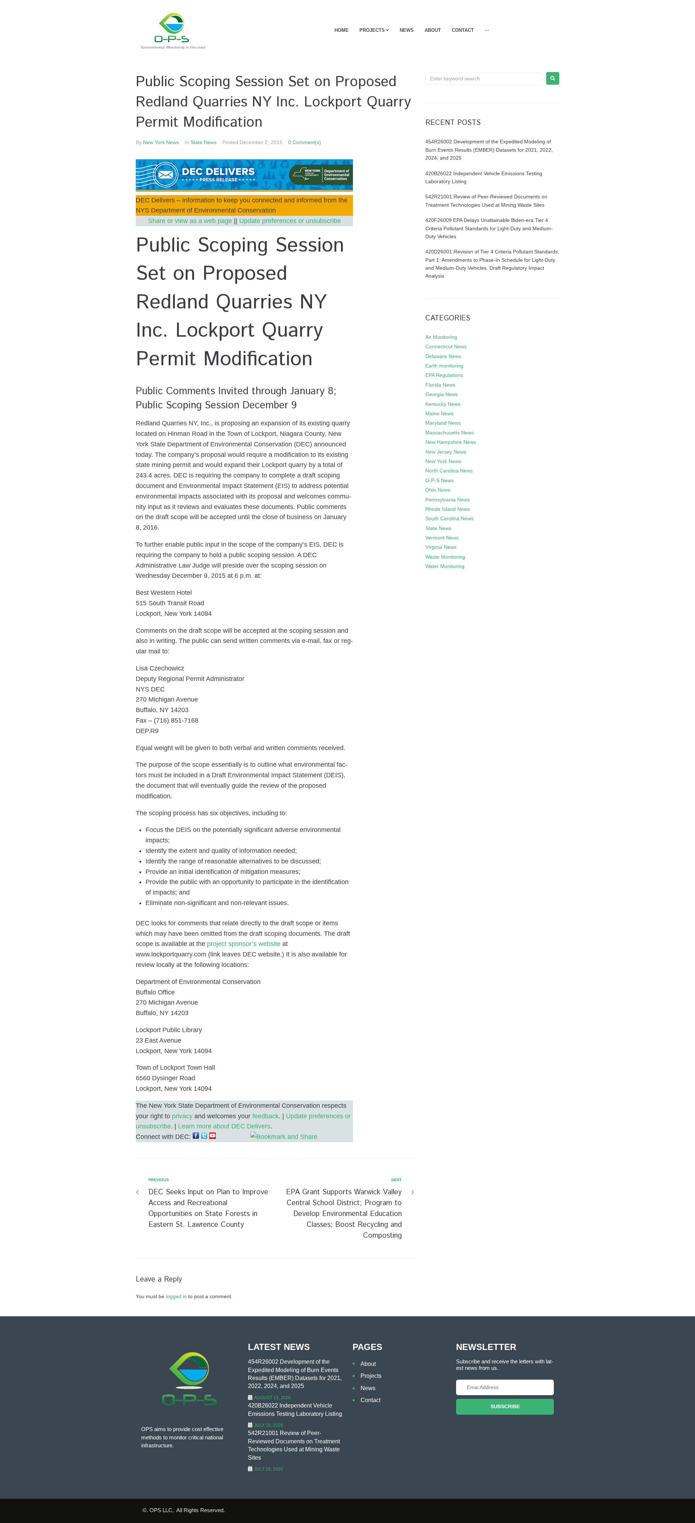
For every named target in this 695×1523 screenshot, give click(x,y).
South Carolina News (449, 518)
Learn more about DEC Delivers (224, 1126)
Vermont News (442, 537)
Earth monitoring (444, 366)
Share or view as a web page (190, 220)
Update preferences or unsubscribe (290, 220)
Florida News (440, 385)
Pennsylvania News (447, 499)
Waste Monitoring (445, 557)
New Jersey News (445, 452)
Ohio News (437, 490)
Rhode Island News (447, 509)
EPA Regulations (444, 375)
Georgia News (441, 394)
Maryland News (443, 423)
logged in (176, 1296)
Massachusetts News (449, 433)
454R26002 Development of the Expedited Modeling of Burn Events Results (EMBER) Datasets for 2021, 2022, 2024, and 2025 (489, 150)
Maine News (439, 413)
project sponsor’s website (244, 943)
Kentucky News (442, 404)
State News (203, 142)
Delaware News (443, 356)
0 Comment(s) (304, 142)
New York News (161, 142)
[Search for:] (484, 78)
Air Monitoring (441, 337)
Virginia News (440, 547)
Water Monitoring (444, 566)
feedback (265, 1116)
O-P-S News (439, 480)
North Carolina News (449, 471)
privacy (182, 1116)
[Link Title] (244, 189)
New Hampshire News (450, 442)
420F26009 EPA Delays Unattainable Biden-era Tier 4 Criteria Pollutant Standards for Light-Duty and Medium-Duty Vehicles (489, 228)
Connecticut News (446, 346)
